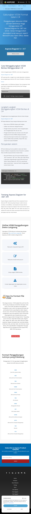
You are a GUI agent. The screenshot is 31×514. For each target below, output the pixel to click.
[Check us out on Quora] (19, 473)
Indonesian (22, 2)
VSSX (15, 403)
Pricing (15, 485)
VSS (16, 398)
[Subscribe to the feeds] (25, 473)
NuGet (2, 81)
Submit (15, 461)
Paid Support (15, 494)
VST (16, 409)
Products (15, 480)
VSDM (15, 386)
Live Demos (15, 489)
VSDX (15, 392)
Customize (9, 509)
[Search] (29, 2)
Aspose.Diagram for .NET (7, 74)
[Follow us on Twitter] (10, 473)
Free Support (15, 492)
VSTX (15, 420)
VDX (15, 375)
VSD (15, 381)
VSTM (15, 414)
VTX (16, 431)
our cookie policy (10, 502)
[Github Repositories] (22, 473)
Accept (15, 505)
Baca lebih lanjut (15, 336)
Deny (22, 509)
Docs (15, 487)
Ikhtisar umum (15, 53)
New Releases (15, 482)
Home (15, 478)
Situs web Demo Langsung (14, 233)
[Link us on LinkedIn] (13, 473)
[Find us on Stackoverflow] (16, 473)
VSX (16, 426)
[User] (26, 2)
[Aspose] (9, 2)
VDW (15, 370)
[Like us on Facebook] (6, 473)
